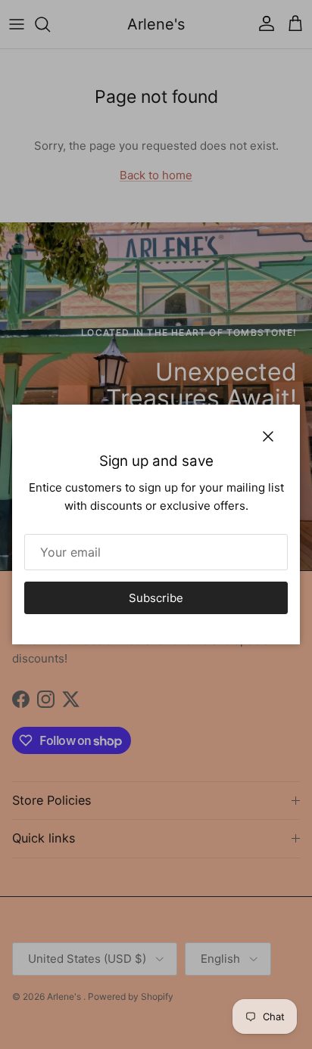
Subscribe (156, 598)
